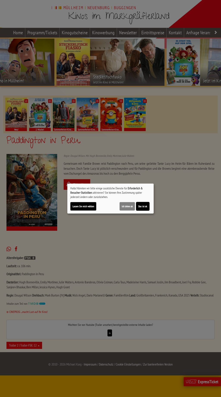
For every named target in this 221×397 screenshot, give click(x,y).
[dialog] (110, 199)
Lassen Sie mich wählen (83, 206)
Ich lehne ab (127, 206)
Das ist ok (142, 206)
